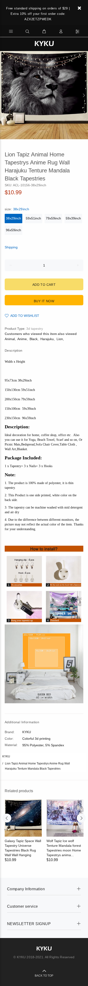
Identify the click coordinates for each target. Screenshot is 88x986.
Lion (60, 339)
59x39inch (73, 218)
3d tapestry (34, 328)
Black (34, 339)
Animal (10, 339)
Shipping (11, 247)
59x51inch (33, 218)
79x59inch (53, 218)
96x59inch (13, 230)
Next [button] (83, 95)
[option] (44, 95)
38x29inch (13, 218)
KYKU (6, 756)
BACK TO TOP (44, 975)
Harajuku (47, 339)
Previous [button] (4, 95)
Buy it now (44, 301)
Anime (22, 339)
